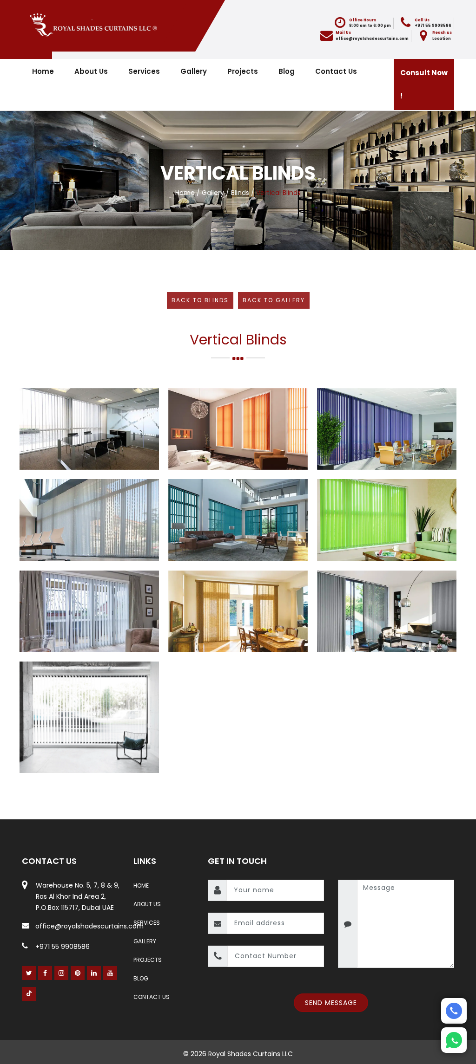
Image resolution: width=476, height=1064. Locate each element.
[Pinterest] (78, 973)
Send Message (331, 1002)
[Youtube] (110, 973)
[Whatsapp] (454, 1040)
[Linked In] (94, 973)
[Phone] (454, 1011)
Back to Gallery (274, 300)
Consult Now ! (424, 84)
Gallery (193, 71)
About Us (91, 71)
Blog (286, 71)
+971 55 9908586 (62, 946)
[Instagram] (61, 973)
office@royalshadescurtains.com (372, 38)
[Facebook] (45, 973)
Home (43, 71)
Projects (242, 71)
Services (144, 71)
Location (441, 38)
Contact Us (336, 71)
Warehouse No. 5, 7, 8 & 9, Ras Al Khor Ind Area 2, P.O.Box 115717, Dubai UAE (77, 896)
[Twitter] (29, 973)
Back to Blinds (200, 300)
